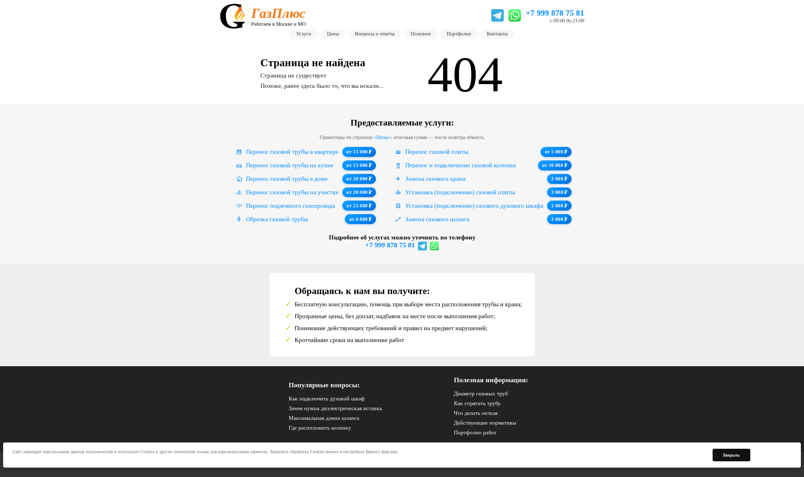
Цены (333, 33)
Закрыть (731, 455)
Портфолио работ (475, 432)
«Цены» (382, 137)
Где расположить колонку (320, 428)
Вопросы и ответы (375, 33)
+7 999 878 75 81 (390, 245)
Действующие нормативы (485, 423)
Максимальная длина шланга (324, 418)
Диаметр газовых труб (481, 393)
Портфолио (459, 33)
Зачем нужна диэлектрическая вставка (335, 408)
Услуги (303, 33)
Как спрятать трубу (477, 403)
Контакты (497, 33)
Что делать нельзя (475, 413)
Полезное (420, 33)
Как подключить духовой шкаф (327, 398)
